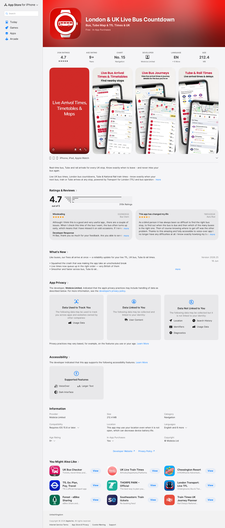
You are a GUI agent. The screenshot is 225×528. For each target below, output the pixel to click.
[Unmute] (80, 150)
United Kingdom (56, 515)
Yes (109, 440)
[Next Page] (221, 110)
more (158, 179)
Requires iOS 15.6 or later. (62, 427)
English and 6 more (174, 427)
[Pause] (75, 150)
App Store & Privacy (80, 525)
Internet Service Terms (58, 525)
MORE (126, 228)
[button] (21, 22)
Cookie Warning (99, 525)
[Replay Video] (53, 150)
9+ (50, 440)
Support (112, 525)
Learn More (143, 343)
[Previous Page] (46, 110)
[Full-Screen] (85, 150)
